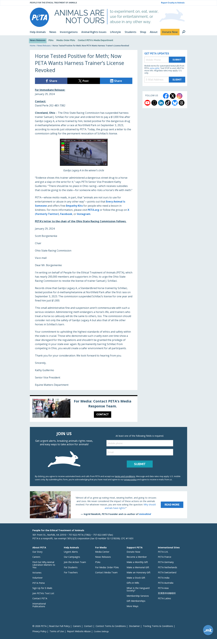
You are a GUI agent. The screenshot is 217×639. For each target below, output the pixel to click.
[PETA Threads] (181, 103)
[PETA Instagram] (179, 96)
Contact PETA (39, 598)
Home (32, 45)
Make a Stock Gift (136, 577)
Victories (36, 572)
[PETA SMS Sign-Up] (154, 103)
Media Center (102, 551)
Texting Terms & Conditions (158, 626)
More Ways (132, 606)
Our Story (37, 551)
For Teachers (71, 572)
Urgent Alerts (71, 551)
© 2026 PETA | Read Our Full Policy (51, 626)
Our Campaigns (72, 556)
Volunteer (37, 577)
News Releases (38, 40)
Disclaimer (134, 626)
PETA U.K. (163, 551)
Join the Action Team (75, 562)
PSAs (51, 40)
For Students (71, 567)
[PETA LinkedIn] (161, 103)
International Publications (39, 605)
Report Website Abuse (79, 631)
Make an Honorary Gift (138, 572)
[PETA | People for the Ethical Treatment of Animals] (39, 17)
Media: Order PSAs (65, 40)
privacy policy (130, 479)
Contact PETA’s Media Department (95, 40)
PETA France (164, 556)
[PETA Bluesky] (175, 103)
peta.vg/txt (154, 68)
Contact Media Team (106, 572)
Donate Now (133, 551)
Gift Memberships (136, 600)
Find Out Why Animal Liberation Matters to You (43, 565)
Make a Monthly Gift (137, 562)
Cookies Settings (101, 631)
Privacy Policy (39, 631)
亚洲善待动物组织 (167, 593)
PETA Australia (165, 582)
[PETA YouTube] (147, 103)
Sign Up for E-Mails (42, 588)
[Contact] (83, 409)
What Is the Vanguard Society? (138, 589)
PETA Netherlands (167, 567)
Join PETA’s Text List (43, 593)
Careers (36, 556)
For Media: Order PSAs (107, 567)
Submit (177, 59)
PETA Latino (164, 598)
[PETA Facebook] (166, 96)
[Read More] (108, 504)
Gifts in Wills (133, 582)
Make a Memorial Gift (138, 567)
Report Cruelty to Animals (173, 3)
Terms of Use (57, 631)
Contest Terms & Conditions (111, 626)
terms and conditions (125, 476)
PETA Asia (163, 588)
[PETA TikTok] (168, 103)
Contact (88, 626)
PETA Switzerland (167, 572)
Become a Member (137, 556)
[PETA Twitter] (173, 96)
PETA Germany (166, 562)
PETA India (163, 577)
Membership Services (138, 595)
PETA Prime (38, 582)
